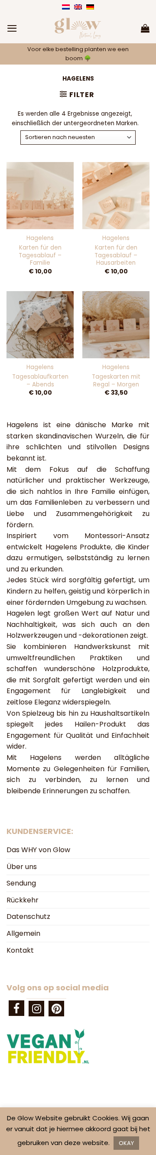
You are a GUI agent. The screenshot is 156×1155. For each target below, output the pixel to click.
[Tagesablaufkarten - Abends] (40, 324)
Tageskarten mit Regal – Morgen (116, 380)
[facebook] (16, 1008)
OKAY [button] (126, 1143)
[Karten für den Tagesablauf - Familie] (40, 195)
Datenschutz (28, 916)
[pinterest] (56, 1008)
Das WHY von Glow (38, 850)
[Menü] (12, 28)
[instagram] (36, 1008)
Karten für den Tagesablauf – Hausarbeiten (115, 255)
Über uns (21, 867)
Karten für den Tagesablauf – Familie (40, 255)
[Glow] (78, 28)
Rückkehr (22, 900)
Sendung (21, 883)
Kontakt (20, 950)
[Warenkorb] (145, 28)
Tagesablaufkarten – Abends (40, 380)
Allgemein (23, 933)
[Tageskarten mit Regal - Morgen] (116, 324)
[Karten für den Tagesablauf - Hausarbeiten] (116, 195)
